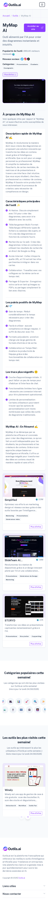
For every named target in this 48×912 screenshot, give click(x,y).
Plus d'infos (36, 527)
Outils (15, 16)
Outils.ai (21, 878)
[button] (27, 816)
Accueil (6, 16)
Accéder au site (33, 27)
